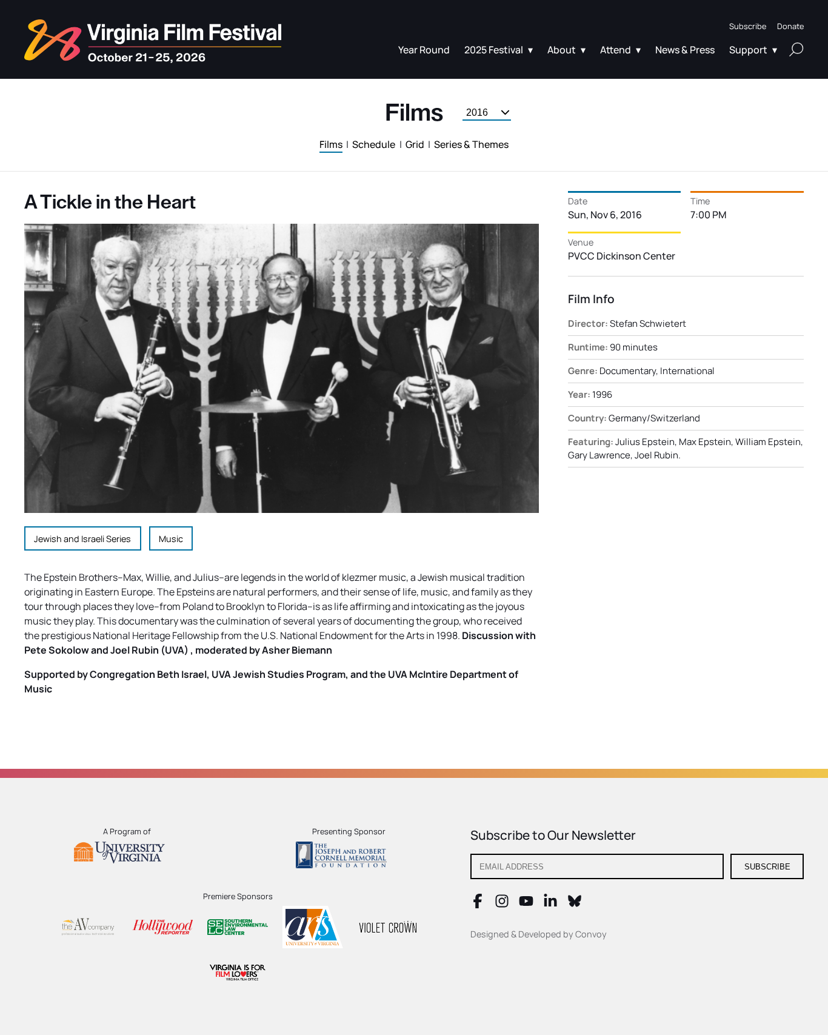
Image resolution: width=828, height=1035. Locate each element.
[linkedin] (550, 904)
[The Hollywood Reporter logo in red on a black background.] (162, 928)
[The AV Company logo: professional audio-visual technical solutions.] (87, 929)
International (687, 370)
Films (330, 144)
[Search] (796, 49)
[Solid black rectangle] (388, 929)
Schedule (373, 144)
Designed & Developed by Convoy (538, 934)
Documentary (627, 370)
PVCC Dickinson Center (621, 256)
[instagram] (502, 904)
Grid (415, 144)
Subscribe (767, 866)
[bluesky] (574, 904)
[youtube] (526, 904)
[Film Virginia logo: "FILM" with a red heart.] (237, 974)
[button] (747, 26)
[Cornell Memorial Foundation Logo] (349, 857)
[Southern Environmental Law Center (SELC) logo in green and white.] (237, 929)
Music (171, 538)
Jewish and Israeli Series (82, 538)
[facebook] (477, 904)
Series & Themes (471, 144)
